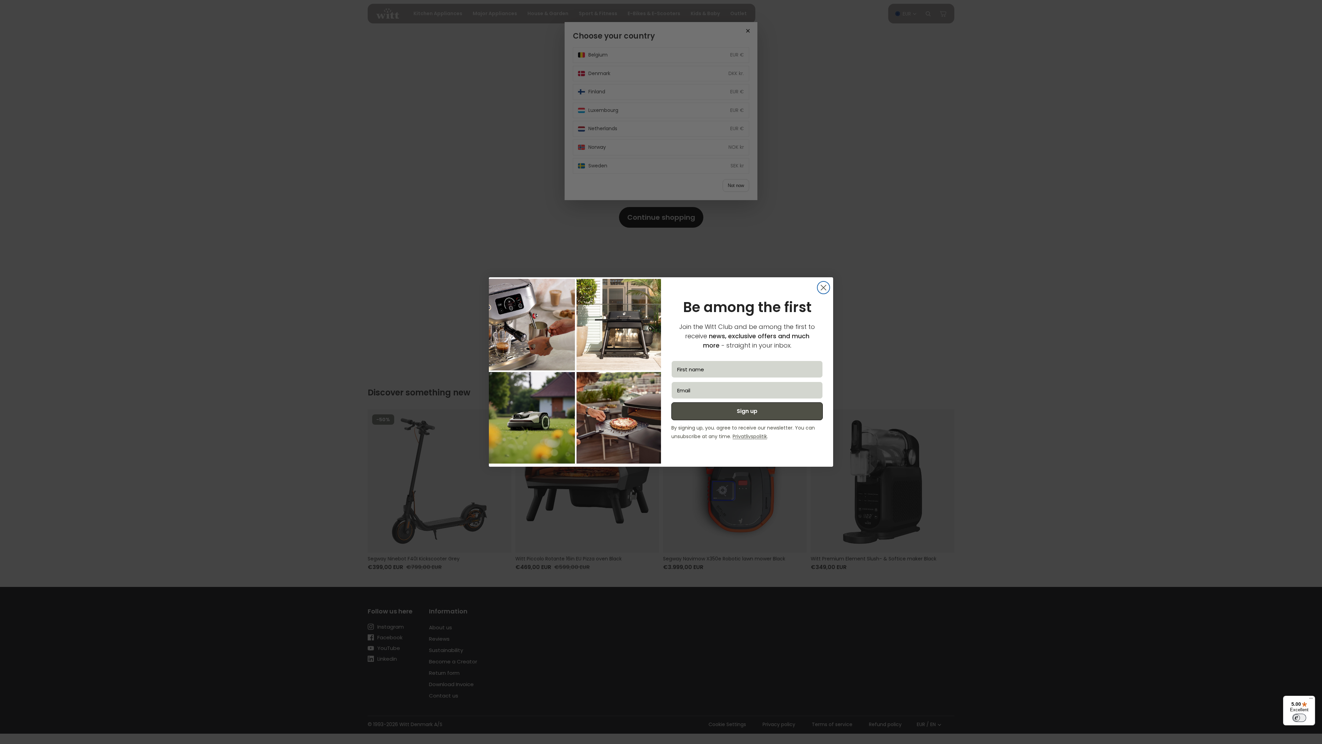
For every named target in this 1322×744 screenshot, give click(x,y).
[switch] (1299, 718)
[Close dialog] (823, 287)
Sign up (747, 411)
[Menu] (1311, 700)
